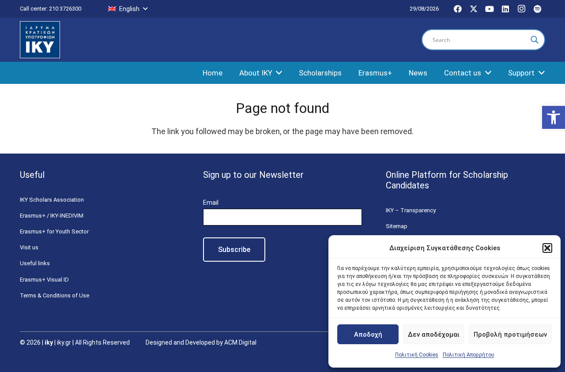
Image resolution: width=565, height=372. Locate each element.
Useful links (35, 263)
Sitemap (396, 226)
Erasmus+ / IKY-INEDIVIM (51, 215)
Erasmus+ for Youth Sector (54, 231)
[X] (474, 9)
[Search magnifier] (534, 40)
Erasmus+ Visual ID (44, 279)
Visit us (29, 247)
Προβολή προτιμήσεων (510, 334)
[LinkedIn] (505, 9)
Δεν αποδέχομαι (434, 334)
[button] (553, 117)
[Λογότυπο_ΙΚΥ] (40, 40)
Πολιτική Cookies (416, 355)
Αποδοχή (368, 334)
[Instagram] (521, 9)
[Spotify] (537, 9)
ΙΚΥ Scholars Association (52, 199)
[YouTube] (489, 9)
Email (210, 202)
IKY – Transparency (411, 210)
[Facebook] (458, 9)
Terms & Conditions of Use (54, 295)
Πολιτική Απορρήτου (468, 355)
